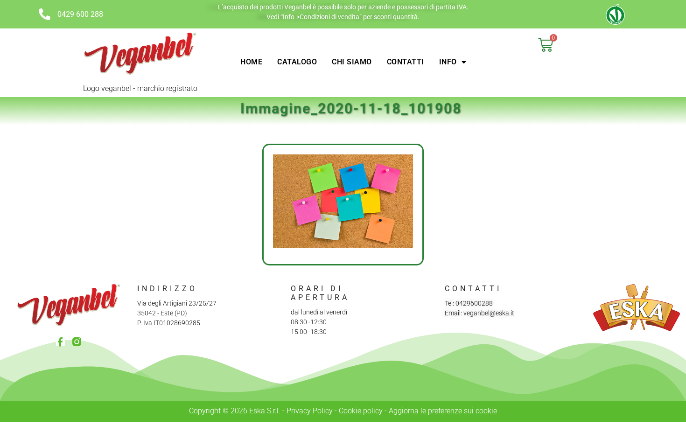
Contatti (405, 61)
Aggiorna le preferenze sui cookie (443, 410)
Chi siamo (352, 61)
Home (251, 61)
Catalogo (297, 61)
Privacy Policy (310, 410)
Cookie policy (361, 410)
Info (448, 61)
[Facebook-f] (60, 341)
